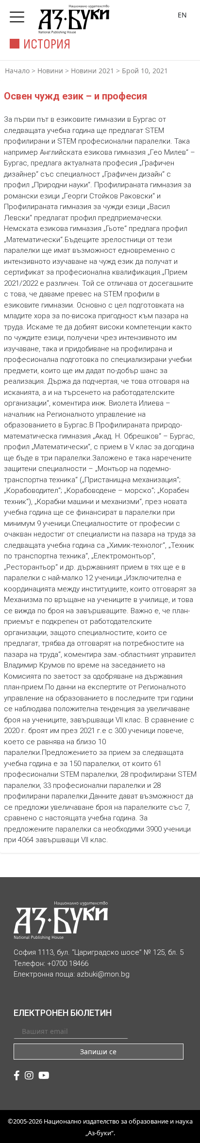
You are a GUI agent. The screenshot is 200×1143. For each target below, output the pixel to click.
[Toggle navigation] (19, 14)
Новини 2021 (92, 70)
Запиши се (98, 1051)
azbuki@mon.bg (103, 974)
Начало (17, 70)
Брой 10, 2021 (145, 70)
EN (182, 14)
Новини (50, 70)
